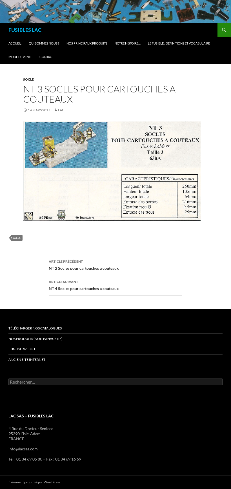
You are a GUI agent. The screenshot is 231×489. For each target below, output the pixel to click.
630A (17, 238)
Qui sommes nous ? (44, 43)
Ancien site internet (26, 359)
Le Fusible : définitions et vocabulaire (179, 43)
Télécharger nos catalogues (35, 328)
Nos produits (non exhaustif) (35, 339)
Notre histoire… (128, 43)
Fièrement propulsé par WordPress (34, 482)
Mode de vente (20, 57)
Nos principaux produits (86, 43)
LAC (61, 110)
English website (22, 349)
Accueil (14, 43)
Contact (46, 57)
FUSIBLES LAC (24, 30)
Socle (28, 79)
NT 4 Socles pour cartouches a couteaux (84, 285)
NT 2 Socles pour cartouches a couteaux (84, 265)
